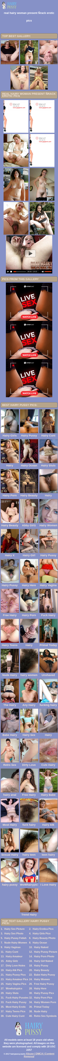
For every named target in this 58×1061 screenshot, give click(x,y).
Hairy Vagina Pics (16, 984)
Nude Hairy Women (15, 942)
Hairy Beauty (41, 970)
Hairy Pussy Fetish (15, 938)
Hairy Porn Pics (43, 997)
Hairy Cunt (12, 952)
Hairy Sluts (12, 993)
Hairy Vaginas (12, 947)
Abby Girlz (12, 961)
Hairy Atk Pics (14, 970)
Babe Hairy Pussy (44, 974)
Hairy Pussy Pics (16, 974)
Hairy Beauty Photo (44, 938)
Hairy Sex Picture (14, 929)
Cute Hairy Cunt (15, 1016)
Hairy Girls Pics (42, 933)
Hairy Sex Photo (13, 933)
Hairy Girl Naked (43, 961)
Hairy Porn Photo (44, 956)
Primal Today (41, 1007)
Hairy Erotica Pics (43, 929)
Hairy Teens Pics (15, 1011)
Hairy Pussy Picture (45, 952)
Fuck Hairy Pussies (17, 997)
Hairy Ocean (40, 942)
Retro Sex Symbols (45, 1016)
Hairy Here (40, 988)
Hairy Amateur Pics (17, 979)
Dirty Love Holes (15, 965)
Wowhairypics (14, 988)
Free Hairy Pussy (44, 984)
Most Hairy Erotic (16, 1007)
